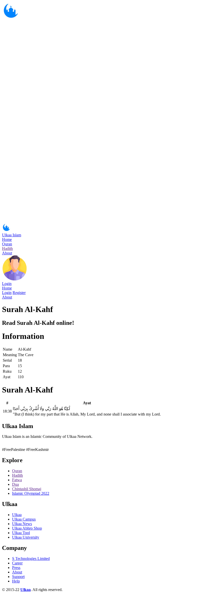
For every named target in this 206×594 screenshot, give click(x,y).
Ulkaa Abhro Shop (27, 528)
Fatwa (17, 480)
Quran (7, 244)
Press (16, 567)
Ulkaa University (25, 537)
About (7, 253)
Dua (15, 484)
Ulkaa (17, 515)
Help (16, 581)
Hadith (7, 248)
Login (7, 283)
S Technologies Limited (31, 558)
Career (17, 563)
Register (19, 292)
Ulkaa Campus (24, 519)
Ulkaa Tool (21, 533)
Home (7, 239)
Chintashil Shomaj (26, 489)
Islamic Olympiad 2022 (30, 493)
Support (18, 576)
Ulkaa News (22, 524)
